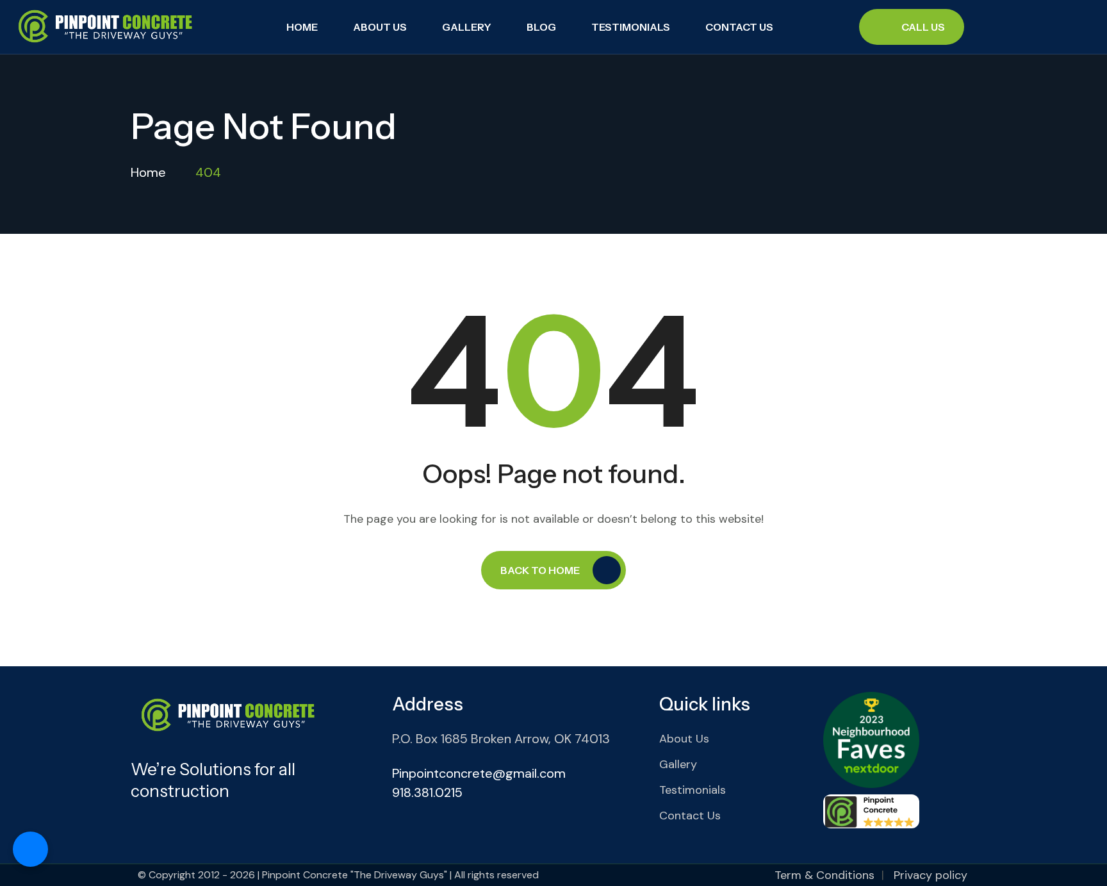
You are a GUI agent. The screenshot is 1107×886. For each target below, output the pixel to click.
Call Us (923, 27)
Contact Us (739, 27)
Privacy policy (930, 875)
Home (302, 27)
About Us (380, 27)
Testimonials (630, 27)
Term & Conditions (824, 875)
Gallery (466, 27)
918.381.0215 (427, 792)
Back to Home (540, 570)
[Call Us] (30, 849)
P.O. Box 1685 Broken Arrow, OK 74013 (501, 738)
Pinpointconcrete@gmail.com (479, 773)
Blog (541, 27)
